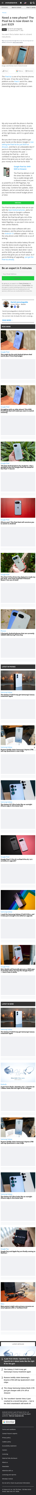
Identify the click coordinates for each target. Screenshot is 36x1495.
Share (6, 71)
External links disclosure (9, 1458)
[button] (34, 3)
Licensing (5, 1454)
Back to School (16, 7)
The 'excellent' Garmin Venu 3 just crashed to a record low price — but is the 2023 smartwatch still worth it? (19, 1401)
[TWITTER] (12, 307)
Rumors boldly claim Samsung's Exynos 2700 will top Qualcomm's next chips (19, 1380)
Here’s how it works (18, 42)
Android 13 (9, 233)
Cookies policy (6, 1442)
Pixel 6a (8, 76)
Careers (4, 1450)
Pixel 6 (16, 81)
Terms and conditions (9, 1429)
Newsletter (30, 71)
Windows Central (7, 1479)
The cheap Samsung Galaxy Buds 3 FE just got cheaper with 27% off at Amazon (19, 1390)
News (4, 29)
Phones (4, 12)
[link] (7, 171)
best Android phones (17, 210)
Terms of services (24, 283)
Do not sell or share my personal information (16, 1483)
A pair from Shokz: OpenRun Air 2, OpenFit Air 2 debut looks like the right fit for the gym (19, 1361)
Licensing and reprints (9, 1475)
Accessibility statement (9, 1446)
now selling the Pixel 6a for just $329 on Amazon (18, 144)
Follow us (20, 71)
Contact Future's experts (9, 1433)
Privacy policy (6, 1437)
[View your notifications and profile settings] (21, 3)
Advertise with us (7, 1470)
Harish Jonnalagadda (15, 29)
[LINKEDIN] (15, 307)
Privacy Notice (26, 285)
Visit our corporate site (16, 1416)
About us (5, 1462)
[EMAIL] (18, 307)
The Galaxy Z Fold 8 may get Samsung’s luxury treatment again (17, 1371)
